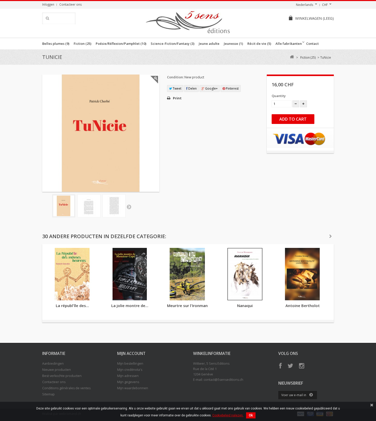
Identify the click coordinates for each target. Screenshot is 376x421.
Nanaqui (245, 305)
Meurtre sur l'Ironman (187, 305)
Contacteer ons (70, 4)
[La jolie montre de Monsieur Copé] (130, 274)
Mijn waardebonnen (132, 388)
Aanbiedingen (53, 363)
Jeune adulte (209, 43)
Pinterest (232, 88)
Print (177, 98)
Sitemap (48, 394)
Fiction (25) (82, 43)
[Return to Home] (291, 57)
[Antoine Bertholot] (302, 274)
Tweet (176, 88)
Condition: (175, 77)
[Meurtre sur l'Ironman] (187, 274)
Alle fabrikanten (288, 43)
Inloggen (48, 4)
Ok (251, 415)
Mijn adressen (128, 376)
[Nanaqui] (245, 274)
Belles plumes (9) (55, 43)
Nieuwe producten (56, 369)
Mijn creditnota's (129, 369)
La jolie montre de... (129, 305)
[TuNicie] (63, 206)
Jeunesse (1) (233, 43)
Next (128, 206)
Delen (192, 88)
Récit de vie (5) (259, 43)
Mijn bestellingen (130, 363)
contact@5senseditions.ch (223, 379)
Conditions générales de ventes (66, 388)
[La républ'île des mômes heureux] (72, 274)
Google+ (211, 88)
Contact (312, 43)
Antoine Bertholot (302, 305)
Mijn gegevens (128, 382)
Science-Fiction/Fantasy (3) (172, 43)
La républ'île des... (72, 305)
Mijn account (131, 353)
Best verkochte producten (62, 376)
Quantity (279, 95)
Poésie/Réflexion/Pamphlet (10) (121, 43)
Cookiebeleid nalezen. (228, 415)
